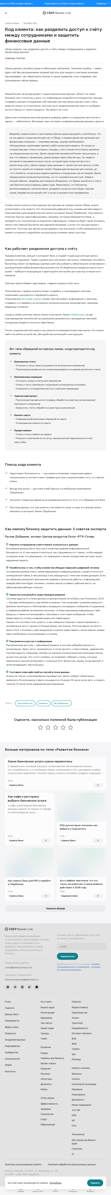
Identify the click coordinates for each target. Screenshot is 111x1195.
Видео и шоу (11, 1027)
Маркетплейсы (80, 1007)
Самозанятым (12, 1058)
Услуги (75, 1017)
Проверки (77, 1089)
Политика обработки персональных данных (72, 1164)
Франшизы (46, 1017)
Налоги (76, 1078)
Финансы (77, 1073)
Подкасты (10, 1033)
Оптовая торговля (81, 1033)
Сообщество (11, 1052)
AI (73, 1153)
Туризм (75, 1048)
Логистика (46, 1078)
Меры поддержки (81, 1104)
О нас (8, 1001)
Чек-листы (46, 1023)
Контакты (10, 1071)
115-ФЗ (76, 1110)
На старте (46, 1001)
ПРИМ (8, 1065)
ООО (74, 1115)
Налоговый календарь (84, 1084)
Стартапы (77, 1148)
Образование (48, 1124)
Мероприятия (12, 1046)
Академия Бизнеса (15, 1039)
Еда (74, 1054)
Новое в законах (81, 1068)
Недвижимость (80, 1028)
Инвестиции (47, 1028)
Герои (44, 1038)
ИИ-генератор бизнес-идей (84, 1142)
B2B (74, 1038)
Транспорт (77, 1023)
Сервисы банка (12, 23)
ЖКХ (74, 1043)
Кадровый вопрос (69, 896)
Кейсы (44, 1089)
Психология (47, 1114)
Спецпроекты (12, 1020)
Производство (79, 1012)
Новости (9, 1008)
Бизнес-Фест (12, 1014)
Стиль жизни (47, 1097)
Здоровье (46, 1108)
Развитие (46, 1047)
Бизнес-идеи (47, 1007)
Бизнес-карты (48, 1063)
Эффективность (49, 1103)
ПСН (74, 1125)
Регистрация (47, 1012)
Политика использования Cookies (23, 1164)
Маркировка (78, 1094)
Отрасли (76, 1001)
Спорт (44, 1119)
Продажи (46, 1068)
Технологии (78, 1134)
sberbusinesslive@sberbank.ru (22, 979)
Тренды (45, 1033)
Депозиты (46, 1084)
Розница (76, 1059)
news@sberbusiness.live (18, 967)
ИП (73, 1120)
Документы (78, 1099)
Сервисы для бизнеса (52, 1058)
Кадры (44, 1053)
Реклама (45, 1073)
